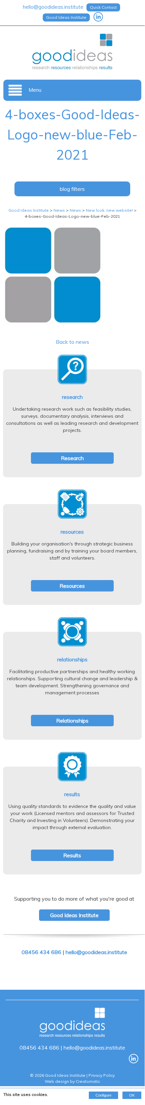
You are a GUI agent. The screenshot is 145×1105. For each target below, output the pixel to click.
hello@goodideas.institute (53, 7)
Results (72, 855)
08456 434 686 (41, 952)
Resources (72, 585)
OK (132, 1095)
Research (72, 458)
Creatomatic (88, 1081)
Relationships (72, 720)
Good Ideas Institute (66, 17)
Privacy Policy (101, 1075)
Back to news (72, 341)
